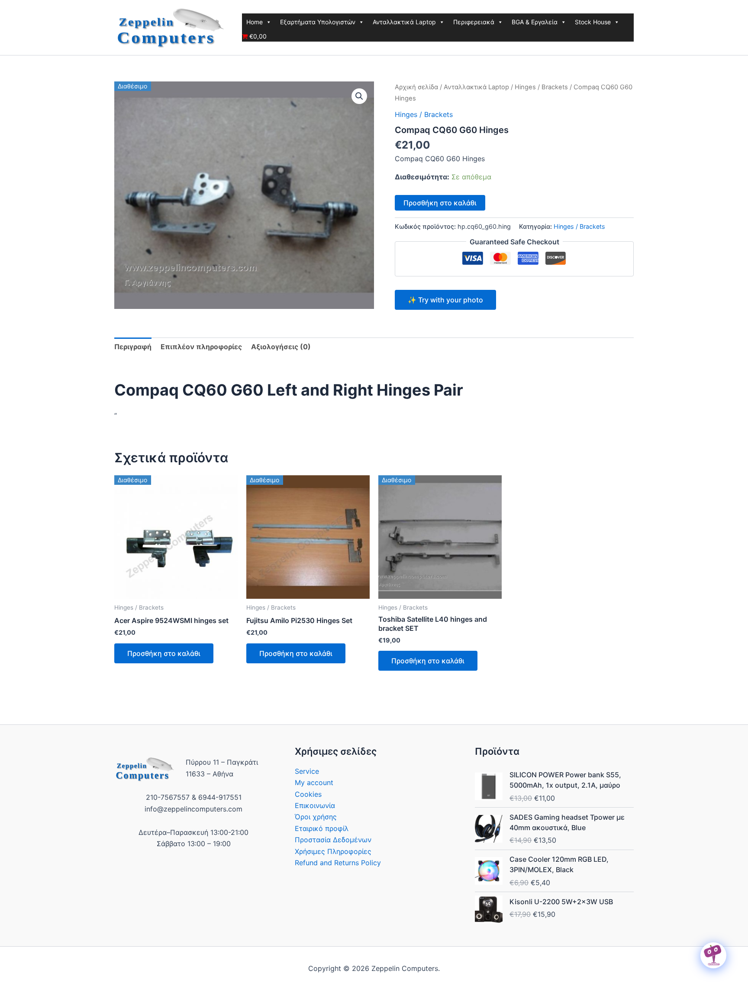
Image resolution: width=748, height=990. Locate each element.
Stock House (593, 22)
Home (254, 22)
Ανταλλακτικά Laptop (404, 22)
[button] (359, 96)
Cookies (308, 794)
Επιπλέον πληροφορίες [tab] (201, 346)
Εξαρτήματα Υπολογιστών (317, 22)
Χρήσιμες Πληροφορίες (333, 851)
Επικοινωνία (315, 805)
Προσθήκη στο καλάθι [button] (163, 653)
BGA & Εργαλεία (535, 22)
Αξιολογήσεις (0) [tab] (281, 346)
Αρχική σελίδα (416, 87)
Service (307, 771)
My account (314, 782)
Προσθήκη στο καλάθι (440, 202)
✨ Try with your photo (445, 299)
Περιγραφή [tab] (133, 346)
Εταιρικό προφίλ (321, 828)
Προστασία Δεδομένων (333, 839)
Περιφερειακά (473, 22)
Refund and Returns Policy (338, 862)
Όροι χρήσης (316, 816)
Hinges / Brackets (541, 87)
